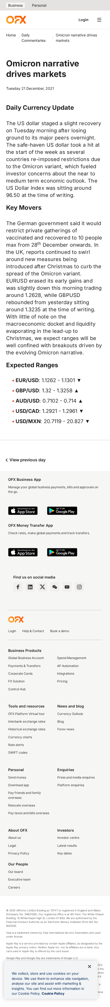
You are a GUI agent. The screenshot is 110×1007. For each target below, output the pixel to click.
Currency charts (20, 737)
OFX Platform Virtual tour (26, 714)
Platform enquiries (70, 785)
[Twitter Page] (42, 587)
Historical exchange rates (26, 729)
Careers (14, 887)
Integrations (65, 673)
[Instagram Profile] (79, 587)
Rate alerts (16, 745)
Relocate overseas (21, 805)
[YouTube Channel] (67, 587)
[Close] (89, 966)
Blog (60, 721)
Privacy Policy (18, 853)
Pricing (62, 681)
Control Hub (17, 689)
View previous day (27, 459)
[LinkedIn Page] (30, 587)
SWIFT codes (17, 752)
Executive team (19, 879)
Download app (18, 785)
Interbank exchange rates (26, 721)
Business (15, 5)
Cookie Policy (53, 993)
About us (14, 838)
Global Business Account (26, 658)
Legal (12, 846)
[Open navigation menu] (99, 19)
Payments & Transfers (24, 666)
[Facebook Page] (18, 587)
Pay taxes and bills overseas (28, 813)
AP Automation (68, 666)
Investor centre (68, 838)
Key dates (64, 853)
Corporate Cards (20, 673)
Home (11, 35)
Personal (39, 5)
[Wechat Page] (54, 587)
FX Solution (16, 681)
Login (84, 19)
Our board (15, 872)
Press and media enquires (76, 777)
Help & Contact (33, 631)
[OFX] (16, 20)
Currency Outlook (70, 714)
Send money (17, 777)
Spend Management (71, 658)
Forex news (65, 729)
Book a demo (59, 631)
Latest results (67, 846)
